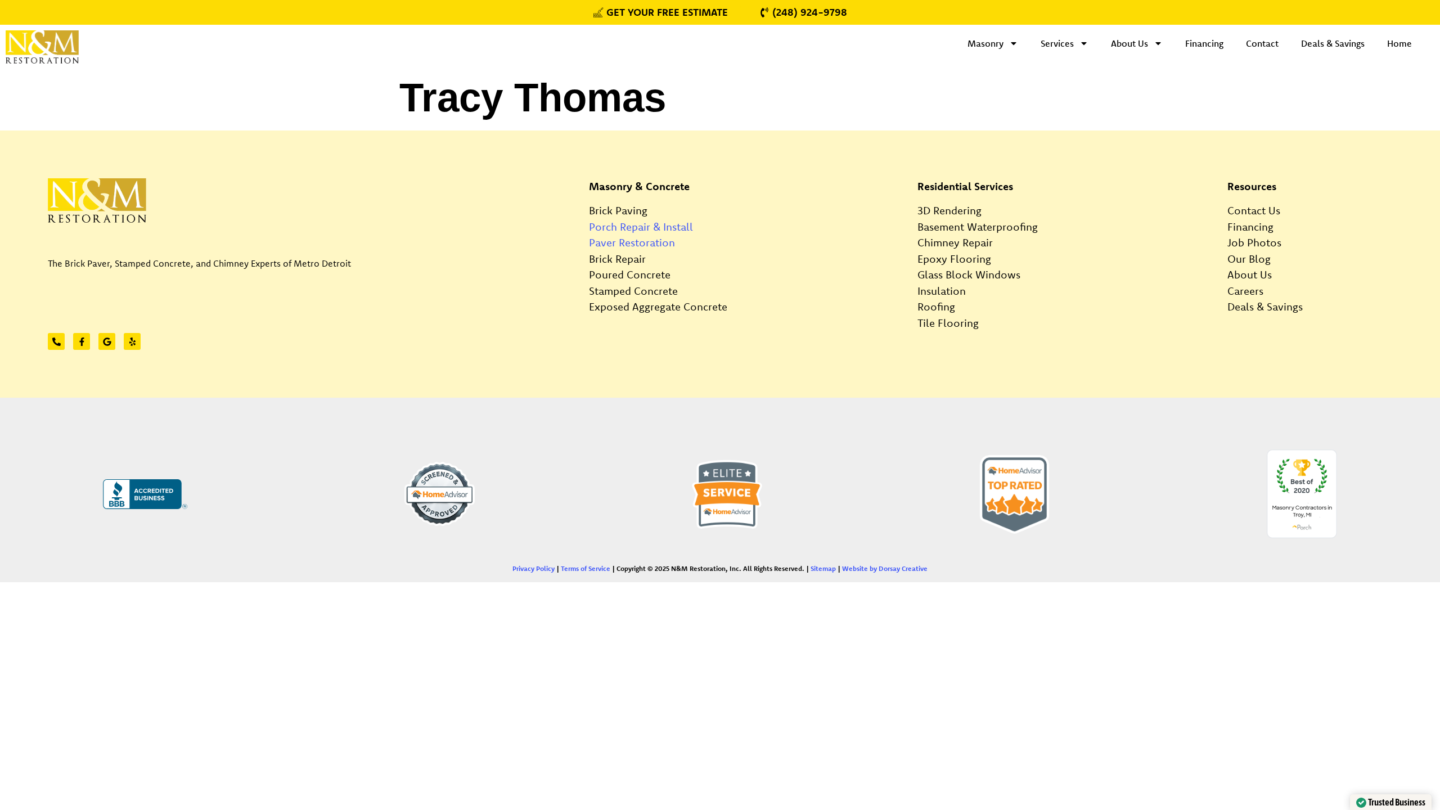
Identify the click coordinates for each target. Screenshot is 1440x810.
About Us (1129, 43)
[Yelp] (132, 341)
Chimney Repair (955, 242)
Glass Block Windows (968, 274)
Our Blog (1249, 259)
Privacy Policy (533, 568)
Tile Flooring (948, 323)
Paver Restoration (632, 242)
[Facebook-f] (81, 341)
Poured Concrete (629, 274)
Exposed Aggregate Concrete (658, 306)
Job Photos (1254, 242)
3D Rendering (949, 210)
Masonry (986, 43)
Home (1399, 43)
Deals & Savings (1333, 43)
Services (1057, 43)
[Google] (106, 341)
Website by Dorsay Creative (885, 568)
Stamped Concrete (633, 291)
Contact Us (1253, 210)
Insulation (941, 291)
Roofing (936, 306)
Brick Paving (618, 210)
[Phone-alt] (56, 341)
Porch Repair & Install (641, 226)
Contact (1262, 43)
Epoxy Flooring (954, 259)
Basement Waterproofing (977, 226)
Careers (1245, 291)
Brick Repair (617, 259)
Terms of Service (585, 568)
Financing (1204, 43)
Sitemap (823, 568)
